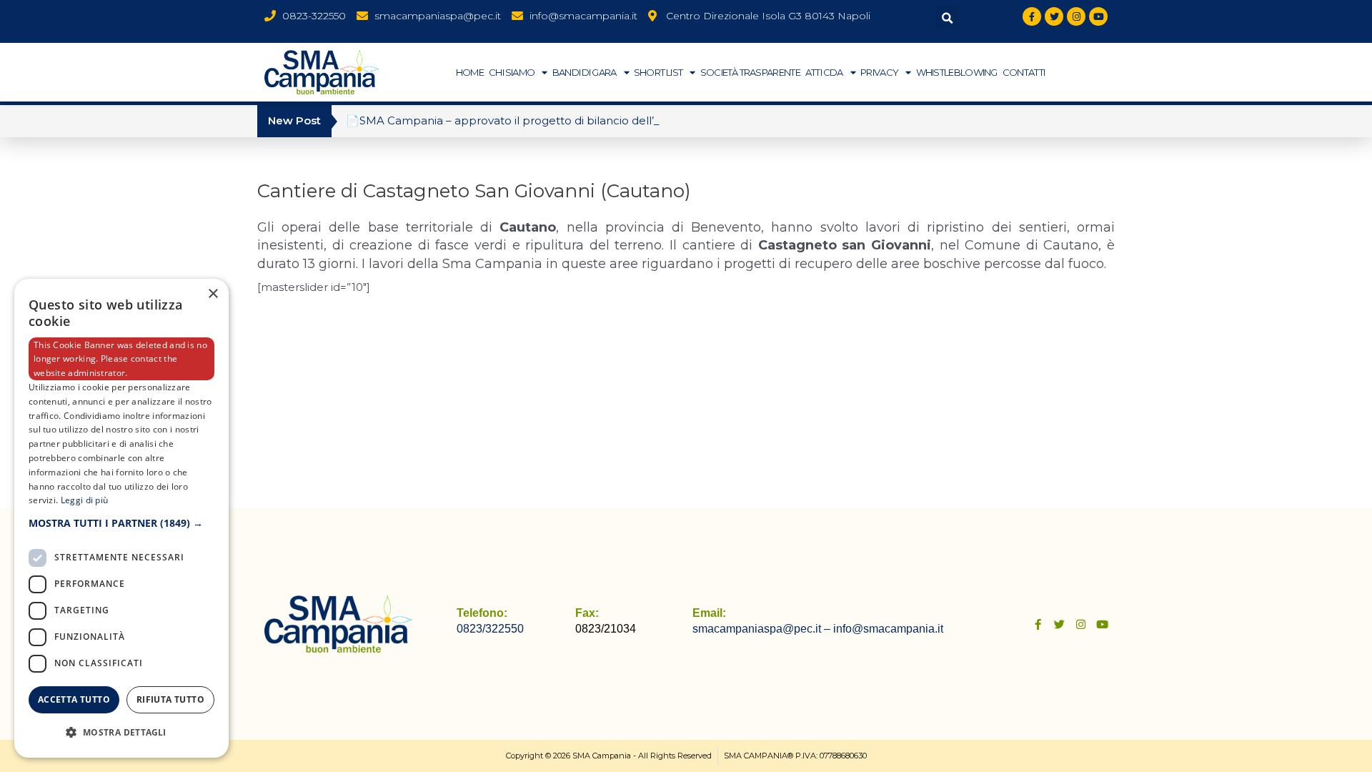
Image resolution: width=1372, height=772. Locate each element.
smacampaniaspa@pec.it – (762, 629)
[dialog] (121, 518)
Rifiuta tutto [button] (170, 699)
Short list (658, 72)
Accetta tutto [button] (74, 699)
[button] (947, 18)
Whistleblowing (957, 72)
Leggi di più (85, 500)
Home (470, 72)
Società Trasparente (750, 72)
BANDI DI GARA (584, 72)
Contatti (1024, 72)
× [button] (212, 294)
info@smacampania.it (888, 629)
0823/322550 (490, 629)
